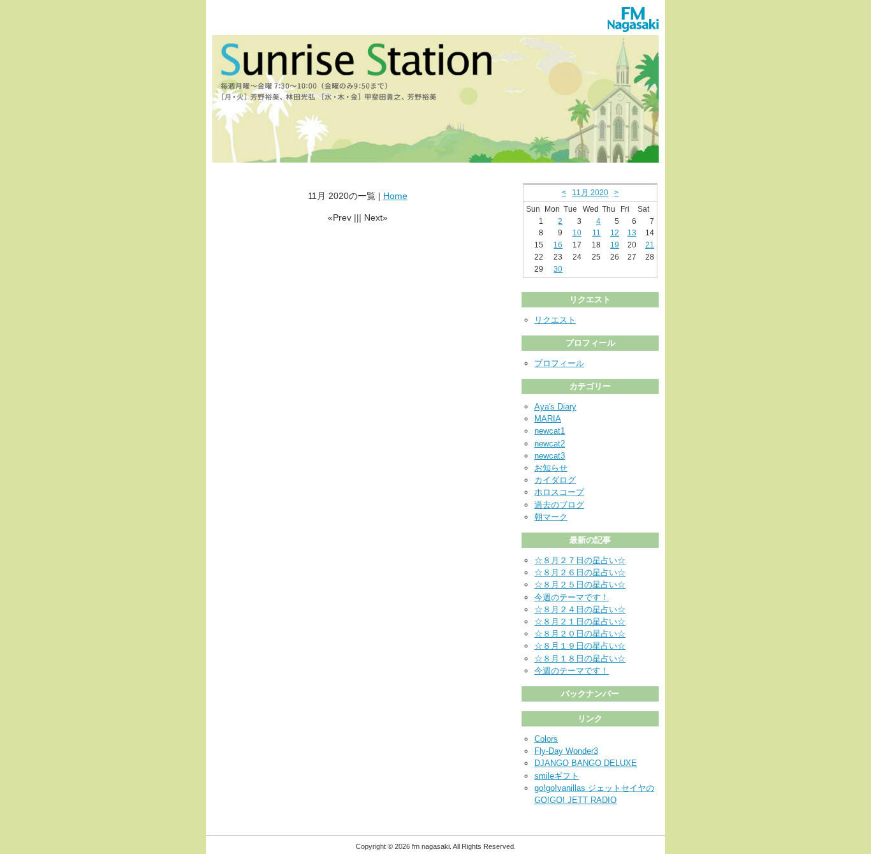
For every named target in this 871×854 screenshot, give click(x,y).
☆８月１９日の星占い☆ (580, 646)
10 (577, 232)
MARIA (547, 418)
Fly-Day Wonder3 (566, 751)
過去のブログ (559, 505)
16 (557, 244)
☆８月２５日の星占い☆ (580, 584)
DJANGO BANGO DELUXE (585, 763)
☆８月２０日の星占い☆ (580, 633)
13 (631, 232)
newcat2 (549, 443)
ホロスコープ (559, 492)
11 (596, 232)
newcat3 (549, 455)
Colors (546, 739)
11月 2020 (590, 192)
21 (649, 244)
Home (395, 196)
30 (557, 269)
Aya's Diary (555, 406)
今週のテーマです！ (571, 597)
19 (614, 244)
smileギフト (556, 776)
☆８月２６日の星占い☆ (580, 572)
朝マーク (550, 517)
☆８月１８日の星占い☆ (580, 658)
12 (614, 232)
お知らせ (550, 468)
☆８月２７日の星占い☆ (580, 560)
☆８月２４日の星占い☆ (580, 609)
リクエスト (555, 320)
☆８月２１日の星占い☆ (580, 621)
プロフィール (559, 363)
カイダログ (555, 480)
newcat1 (549, 431)
